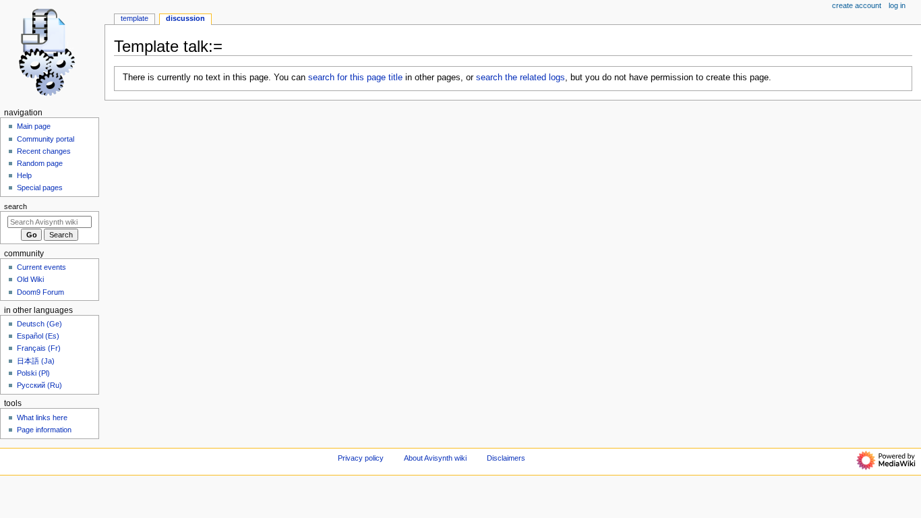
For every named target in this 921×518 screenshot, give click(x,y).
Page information (44, 430)
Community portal (45, 139)
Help (24, 175)
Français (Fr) (39, 348)
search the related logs (520, 77)
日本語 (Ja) (36, 361)
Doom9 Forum (40, 292)
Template (134, 18)
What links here (42, 417)
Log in (897, 5)
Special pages (40, 187)
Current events (41, 267)
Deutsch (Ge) (39, 324)
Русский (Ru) (39, 385)
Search (15, 206)
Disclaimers (506, 458)
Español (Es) (38, 336)
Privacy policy (361, 458)
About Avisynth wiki (435, 458)
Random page (40, 163)
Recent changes (44, 151)
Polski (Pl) (33, 373)
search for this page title (355, 77)
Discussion (185, 18)
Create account (856, 5)
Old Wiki (30, 279)
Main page (34, 126)
